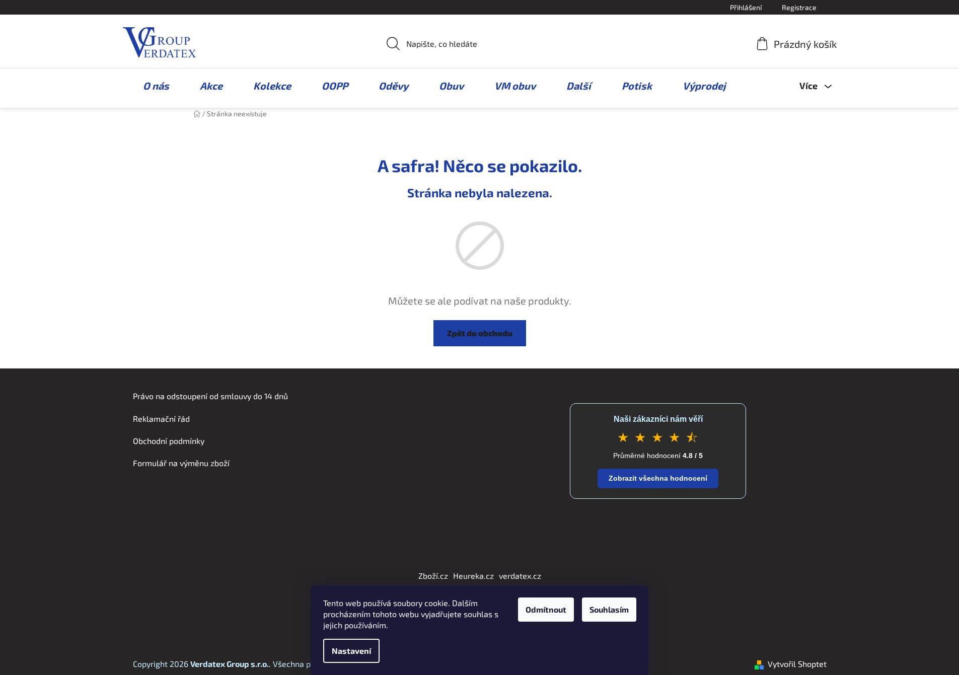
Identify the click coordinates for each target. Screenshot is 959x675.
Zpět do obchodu (479, 333)
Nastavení (351, 650)
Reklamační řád (161, 418)
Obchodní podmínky (168, 440)
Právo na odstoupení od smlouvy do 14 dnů (210, 396)
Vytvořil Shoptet (797, 663)
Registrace (799, 7)
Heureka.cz (473, 575)
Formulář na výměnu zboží (181, 463)
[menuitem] (151, 85)
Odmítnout (546, 609)
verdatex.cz (520, 575)
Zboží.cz (433, 575)
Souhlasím (609, 609)
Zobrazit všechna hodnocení (658, 478)
